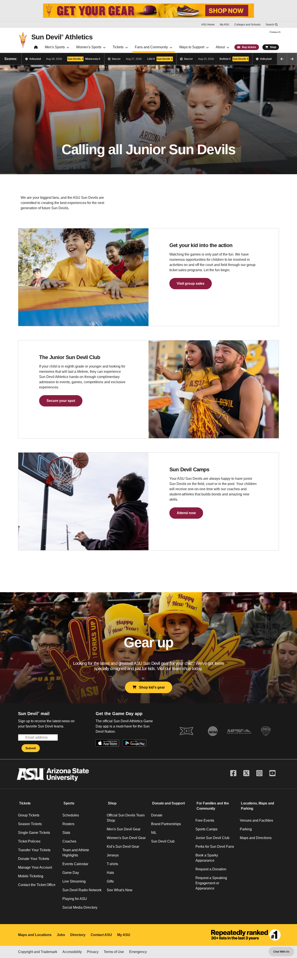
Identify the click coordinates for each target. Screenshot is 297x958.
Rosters (68, 824)
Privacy (92, 952)
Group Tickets (28, 815)
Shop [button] (112, 803)
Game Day (70, 872)
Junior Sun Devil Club (212, 838)
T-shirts (112, 864)
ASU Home (208, 24)
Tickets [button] (25, 803)
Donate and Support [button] (168, 803)
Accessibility (72, 952)
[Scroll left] (282, 59)
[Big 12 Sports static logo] (187, 731)
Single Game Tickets (34, 832)
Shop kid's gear (150, 687)
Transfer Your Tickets (34, 850)
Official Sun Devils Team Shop (126, 817)
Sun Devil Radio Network (82, 890)
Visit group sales (190, 283)
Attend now (186, 513)
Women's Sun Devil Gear (126, 838)
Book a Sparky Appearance (206, 857)
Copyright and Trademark (37, 952)
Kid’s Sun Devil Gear (123, 846)
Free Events (204, 820)
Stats (66, 832)
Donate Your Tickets (33, 859)
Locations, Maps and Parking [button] (257, 805)
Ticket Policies (29, 841)
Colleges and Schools (247, 24)
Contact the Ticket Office (36, 885)
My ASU (224, 24)
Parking (246, 829)
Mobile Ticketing (30, 876)
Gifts (110, 881)
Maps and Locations (35, 935)
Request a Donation (210, 869)
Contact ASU (101, 935)
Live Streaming (74, 881)
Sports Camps (206, 829)
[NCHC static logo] (266, 731)
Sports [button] (68, 803)
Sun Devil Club (163, 841)
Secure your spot (61, 401)
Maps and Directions (256, 838)
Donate (156, 815)
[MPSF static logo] (239, 731)
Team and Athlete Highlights (75, 852)
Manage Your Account (35, 867)
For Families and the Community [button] (213, 805)
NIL (154, 832)
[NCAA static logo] (213, 731)
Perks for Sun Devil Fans (214, 846)
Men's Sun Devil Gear (123, 829)
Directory (77, 935)
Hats (110, 872)
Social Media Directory (79, 907)
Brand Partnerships (166, 824)
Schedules (70, 815)
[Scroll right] (292, 59)
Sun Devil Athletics (62, 36)
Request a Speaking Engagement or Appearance (211, 883)
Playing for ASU (74, 899)
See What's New (119, 890)
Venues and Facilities (256, 820)
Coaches (69, 841)
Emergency (138, 952)
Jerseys (113, 855)
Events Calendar (75, 864)
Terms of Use (114, 952)
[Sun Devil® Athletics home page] (35, 48)
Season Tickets (30, 824)
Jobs (61, 935)
